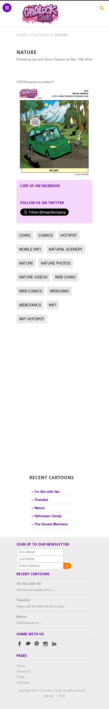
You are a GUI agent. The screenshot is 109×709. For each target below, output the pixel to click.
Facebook (19, 644)
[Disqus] (54, 406)
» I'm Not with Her (46, 491)
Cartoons (40, 35)
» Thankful (40, 499)
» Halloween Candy (47, 515)
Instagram (45, 644)
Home (21, 35)
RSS (62, 696)
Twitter (28, 644)
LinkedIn (54, 644)
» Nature (38, 507)
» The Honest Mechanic (50, 523)
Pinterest (37, 644)
